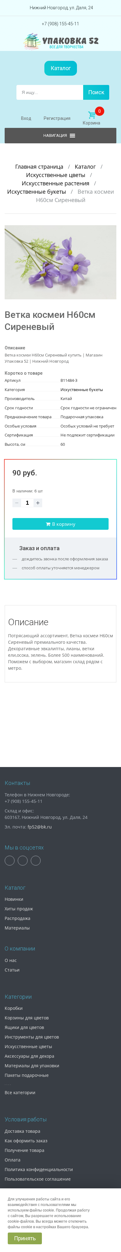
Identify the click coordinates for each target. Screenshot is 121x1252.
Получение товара (24, 1150)
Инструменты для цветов (32, 1037)
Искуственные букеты (37, 191)
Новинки (14, 899)
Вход (26, 118)
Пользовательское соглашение (38, 1179)
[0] (91, 115)
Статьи (12, 970)
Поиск (96, 92)
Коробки (14, 1008)
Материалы (17, 928)
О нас (11, 960)
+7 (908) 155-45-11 (60, 23)
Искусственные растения (56, 183)
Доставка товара (22, 1131)
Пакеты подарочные (27, 1075)
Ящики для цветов (24, 1027)
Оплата (12, 1160)
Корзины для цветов (27, 1018)
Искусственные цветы (56, 175)
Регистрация (57, 118)
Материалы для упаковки (32, 1066)
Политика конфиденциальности (39, 1169)
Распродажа (17, 918)
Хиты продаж (19, 909)
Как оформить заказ (26, 1141)
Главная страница (40, 166)
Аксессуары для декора (29, 1056)
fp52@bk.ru (40, 827)
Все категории (20, 1092)
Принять (25, 1238)
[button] (111, 231)
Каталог (61, 68)
